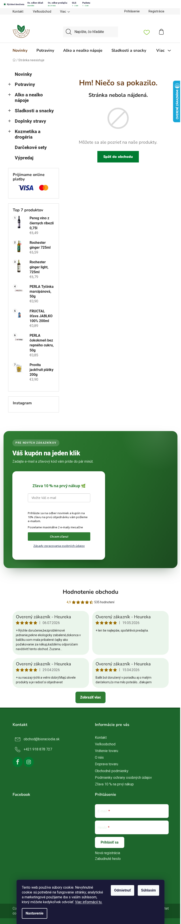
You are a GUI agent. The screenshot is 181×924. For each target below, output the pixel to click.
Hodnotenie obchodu (90, 592)
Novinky (23, 74)
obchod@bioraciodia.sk (42, 739)
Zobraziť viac (90, 697)
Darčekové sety (31, 147)
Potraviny (25, 84)
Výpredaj (24, 157)
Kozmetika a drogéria (27, 134)
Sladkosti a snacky (34, 110)
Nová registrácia (107, 853)
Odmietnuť (122, 890)
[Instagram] (29, 762)
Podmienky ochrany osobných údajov (123, 777)
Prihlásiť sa (110, 842)
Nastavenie (34, 913)
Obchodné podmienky (111, 771)
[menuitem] (20, 50)
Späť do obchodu (118, 156)
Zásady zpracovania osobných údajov (59, 546)
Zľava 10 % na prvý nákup (114, 784)
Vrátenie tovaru (106, 751)
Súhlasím (148, 890)
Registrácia (156, 11)
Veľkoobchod (42, 11)
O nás (99, 757)
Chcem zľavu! (59, 536)
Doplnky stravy (30, 121)
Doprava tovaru (106, 764)
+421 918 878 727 (38, 749)
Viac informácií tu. (88, 902)
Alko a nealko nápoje (29, 97)
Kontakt (18, 11)
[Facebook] (18, 762)
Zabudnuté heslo (108, 859)
